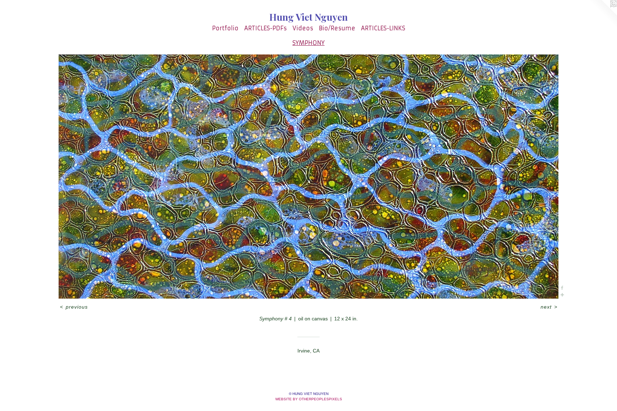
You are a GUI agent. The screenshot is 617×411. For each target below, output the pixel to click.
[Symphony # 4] (308, 176)
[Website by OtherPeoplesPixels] (602, 14)
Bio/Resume (337, 28)
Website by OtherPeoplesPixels (308, 399)
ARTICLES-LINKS (383, 28)
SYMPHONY (308, 42)
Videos (302, 28)
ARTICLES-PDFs (265, 28)
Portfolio (225, 28)
